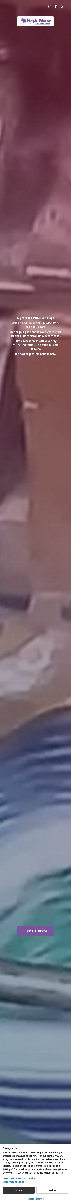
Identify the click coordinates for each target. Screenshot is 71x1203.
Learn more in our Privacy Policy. (19, 1178)
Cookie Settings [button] (35, 1198)
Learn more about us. (14, 1181)
